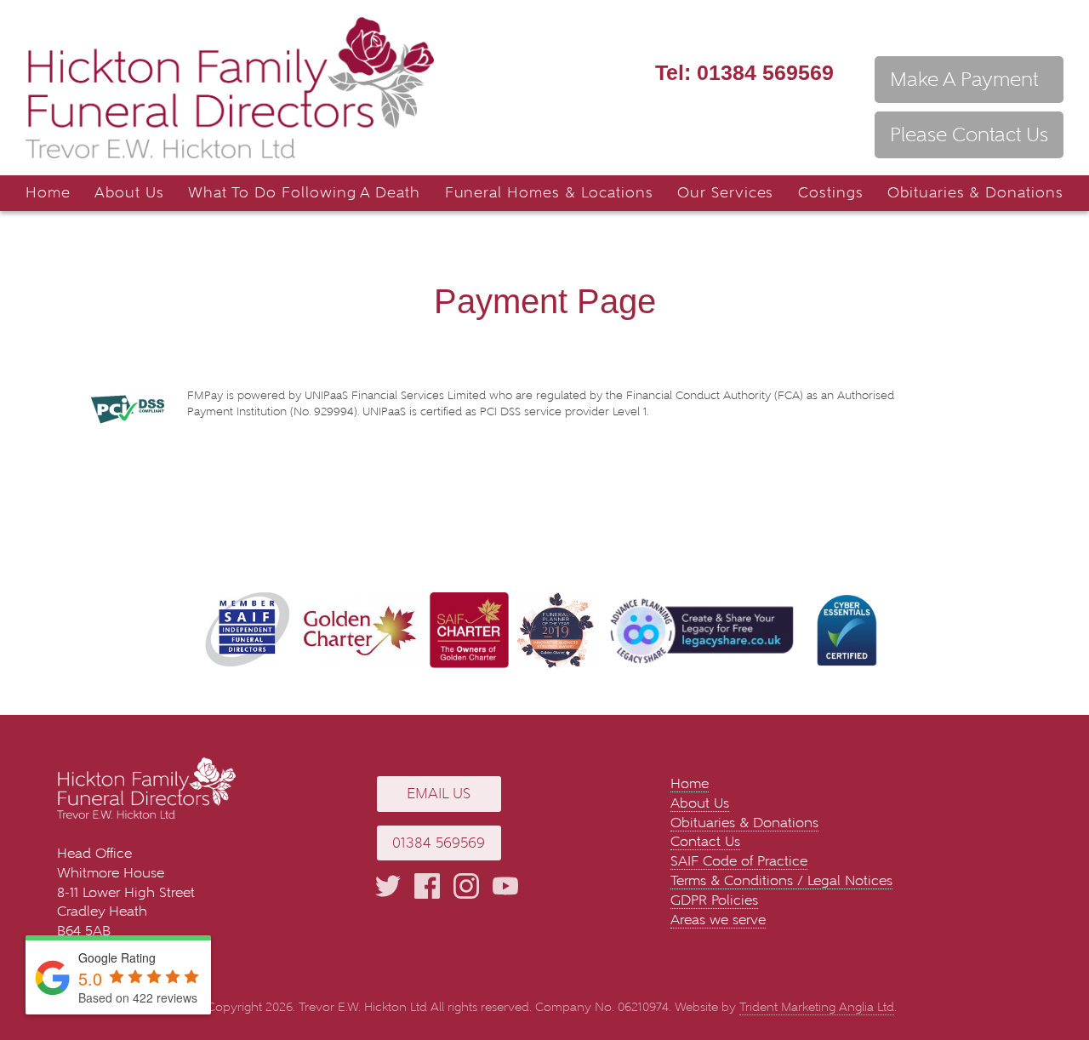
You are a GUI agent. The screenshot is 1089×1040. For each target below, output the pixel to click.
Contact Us (705, 841)
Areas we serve (718, 919)
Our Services (725, 193)
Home (48, 193)
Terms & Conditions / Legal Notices (781, 880)
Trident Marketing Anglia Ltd (816, 1007)
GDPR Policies (714, 900)
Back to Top (1050, 976)
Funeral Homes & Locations (549, 193)
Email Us (438, 794)
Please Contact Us (969, 134)
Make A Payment (964, 79)
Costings (831, 193)
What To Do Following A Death (304, 193)
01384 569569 (744, 72)
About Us (129, 193)
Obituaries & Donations (975, 193)
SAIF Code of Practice (738, 861)
